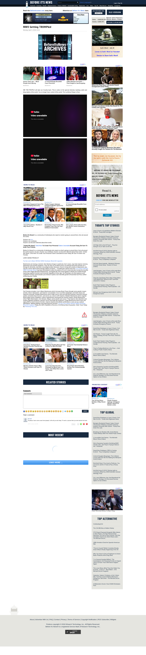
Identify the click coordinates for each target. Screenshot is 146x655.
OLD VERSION (115, 12)
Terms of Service (74, 619)
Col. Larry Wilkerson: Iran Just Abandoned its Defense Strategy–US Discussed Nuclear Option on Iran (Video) (106, 375)
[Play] (107, 36)
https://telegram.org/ (115, 173)
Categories (117, 5)
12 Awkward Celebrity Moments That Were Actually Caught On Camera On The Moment (107, 148)
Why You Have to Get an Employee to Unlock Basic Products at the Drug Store (106, 554)
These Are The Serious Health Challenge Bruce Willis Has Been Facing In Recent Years (107, 127)
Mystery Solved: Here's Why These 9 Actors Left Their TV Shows (32, 367)
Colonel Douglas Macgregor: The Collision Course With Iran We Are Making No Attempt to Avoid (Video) (107, 361)
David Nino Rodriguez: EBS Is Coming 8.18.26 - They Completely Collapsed (105, 258)
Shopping (110, 5)
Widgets (113, 619)
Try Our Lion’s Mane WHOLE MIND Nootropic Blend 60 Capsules (42, 261)
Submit (107, 215)
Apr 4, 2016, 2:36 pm (33, 424)
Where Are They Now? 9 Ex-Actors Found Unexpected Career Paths (105, 86)
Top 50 (96, 5)
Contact (57, 619)
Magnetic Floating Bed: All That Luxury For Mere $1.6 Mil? (55, 345)
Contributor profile (39, 21)
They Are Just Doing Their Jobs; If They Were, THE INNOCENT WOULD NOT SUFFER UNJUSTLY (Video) (107, 279)
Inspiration (82, 5)
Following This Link (31, 306)
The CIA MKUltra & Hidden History (103, 528)
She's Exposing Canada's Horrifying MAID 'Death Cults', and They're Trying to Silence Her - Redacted (106, 368)
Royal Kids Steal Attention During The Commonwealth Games (76, 367)
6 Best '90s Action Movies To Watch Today (103, 511)
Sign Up (120, 3)
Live (87, 5)
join (32, 239)
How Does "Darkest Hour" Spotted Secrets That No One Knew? (32, 346)
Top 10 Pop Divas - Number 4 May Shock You (32, 225)
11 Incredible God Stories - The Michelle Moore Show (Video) (105, 354)
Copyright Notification (89, 619)
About (32, 619)
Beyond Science (52, 5)
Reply (73, 424)
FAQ (51, 619)
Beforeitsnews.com (37, 11)
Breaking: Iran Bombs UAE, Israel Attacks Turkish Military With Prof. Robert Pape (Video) (107, 432)
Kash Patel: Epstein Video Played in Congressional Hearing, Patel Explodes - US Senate (106, 286)
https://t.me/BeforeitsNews (101, 179)
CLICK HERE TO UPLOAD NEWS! (114, 22)
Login (115, 3)
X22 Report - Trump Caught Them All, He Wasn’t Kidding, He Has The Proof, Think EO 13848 (106, 335)
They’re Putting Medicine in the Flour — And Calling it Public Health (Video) (106, 349)
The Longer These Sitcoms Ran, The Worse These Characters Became (76, 226)
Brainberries (27, 202)
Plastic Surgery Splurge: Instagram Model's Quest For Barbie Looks (54, 205)
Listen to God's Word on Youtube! (107, 52)
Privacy (63, 619)
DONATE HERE (98, 13)
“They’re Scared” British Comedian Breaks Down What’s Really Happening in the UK (106, 548)
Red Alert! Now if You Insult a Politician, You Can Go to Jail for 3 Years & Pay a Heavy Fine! (106, 465)
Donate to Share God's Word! (107, 55)
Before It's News (41, 2)
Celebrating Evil (98, 524)
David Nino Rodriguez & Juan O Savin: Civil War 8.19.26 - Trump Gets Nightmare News (106, 329)
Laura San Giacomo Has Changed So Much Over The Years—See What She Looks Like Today (54, 368)
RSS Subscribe (103, 619)
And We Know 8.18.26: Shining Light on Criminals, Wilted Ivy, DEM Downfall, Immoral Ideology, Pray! (106, 252)
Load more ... (56, 462)
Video (91, 5)
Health (44, 5)
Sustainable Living (73, 5)
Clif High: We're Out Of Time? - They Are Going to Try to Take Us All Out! (105, 245)
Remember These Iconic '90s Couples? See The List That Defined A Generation (54, 226)
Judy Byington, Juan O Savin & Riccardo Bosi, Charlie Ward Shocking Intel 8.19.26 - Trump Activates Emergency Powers (107, 272)
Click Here (39, 245)
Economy (39, 5)
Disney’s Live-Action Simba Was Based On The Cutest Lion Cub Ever (107, 106)
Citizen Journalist (64, 245)
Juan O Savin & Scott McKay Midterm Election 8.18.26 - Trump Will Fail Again (107, 231)
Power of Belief (62, 5)
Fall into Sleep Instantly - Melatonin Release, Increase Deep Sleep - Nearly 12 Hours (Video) (106, 265)
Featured (32, 5)
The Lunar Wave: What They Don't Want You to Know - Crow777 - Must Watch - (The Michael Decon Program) (106, 569)
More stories (48, 21)
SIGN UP (99, 200)
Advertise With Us (41, 619)
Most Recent (103, 5)
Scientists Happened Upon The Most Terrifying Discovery (33, 204)
